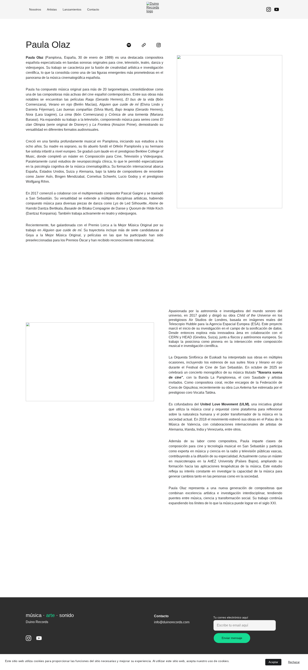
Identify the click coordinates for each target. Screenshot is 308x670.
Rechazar (294, 662)
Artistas (52, 9)
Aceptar (273, 662)
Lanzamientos (72, 9)
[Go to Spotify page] (131, 45)
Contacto (93, 9)
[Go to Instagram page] (270, 9)
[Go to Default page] (146, 45)
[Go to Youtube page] (276, 9)
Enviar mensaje (232, 638)
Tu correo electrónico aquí (230, 617)
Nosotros (35, 9)
